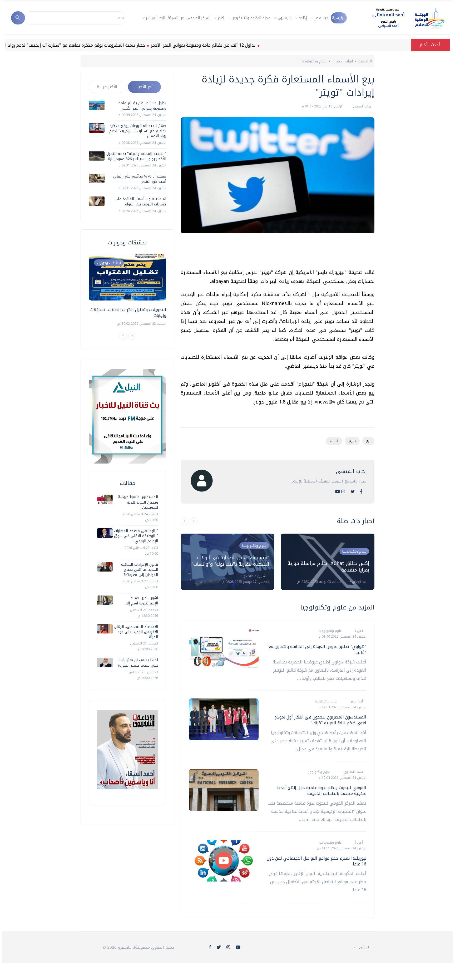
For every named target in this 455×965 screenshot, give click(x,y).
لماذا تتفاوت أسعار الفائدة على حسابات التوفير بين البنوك (140, 201)
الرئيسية (338, 18)
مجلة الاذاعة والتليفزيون (250, 18)
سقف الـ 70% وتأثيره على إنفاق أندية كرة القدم (139, 179)
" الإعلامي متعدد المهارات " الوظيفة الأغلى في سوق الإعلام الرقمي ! (136, 536)
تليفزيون (284, 18)
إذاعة (303, 18)
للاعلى (364, 947)
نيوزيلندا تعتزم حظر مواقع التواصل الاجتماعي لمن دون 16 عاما (316, 861)
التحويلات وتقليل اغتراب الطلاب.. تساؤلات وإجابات (128, 312)
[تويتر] (352, 492)
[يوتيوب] (337, 492)
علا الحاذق (358, 582)
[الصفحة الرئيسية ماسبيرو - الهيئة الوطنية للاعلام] (402, 17)
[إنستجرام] (343, 492)
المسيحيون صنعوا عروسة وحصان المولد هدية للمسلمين (138, 502)
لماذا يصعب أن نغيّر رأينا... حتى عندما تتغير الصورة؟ (137, 663)
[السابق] (185, 521)
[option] (227, 562)
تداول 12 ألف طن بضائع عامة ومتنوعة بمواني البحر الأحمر (225, 45)
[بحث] (18, 17)
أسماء (334, 441)
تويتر (352, 441)
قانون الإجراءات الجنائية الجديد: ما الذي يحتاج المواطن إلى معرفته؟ (139, 569)
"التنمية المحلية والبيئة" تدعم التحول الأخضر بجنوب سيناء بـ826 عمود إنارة (136, 156)
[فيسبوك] (361, 492)
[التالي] (194, 521)
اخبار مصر (321, 18)
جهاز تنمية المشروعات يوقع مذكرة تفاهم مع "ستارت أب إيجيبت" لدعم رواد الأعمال (91, 45)
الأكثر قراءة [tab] (107, 87)
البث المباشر (155, 18)
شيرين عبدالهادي (253, 576)
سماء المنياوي (352, 772)
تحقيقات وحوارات (109, 262)
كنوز (221, 18)
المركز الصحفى (198, 18)
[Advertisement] (278, 253)
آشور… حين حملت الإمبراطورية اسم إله (142, 600)
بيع (368, 441)
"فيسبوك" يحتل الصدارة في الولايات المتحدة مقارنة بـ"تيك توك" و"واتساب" (230, 561)
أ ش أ (358, 631)
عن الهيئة (176, 18)
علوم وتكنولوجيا (314, 61)
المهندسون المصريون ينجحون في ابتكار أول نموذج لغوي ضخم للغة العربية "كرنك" (320, 720)
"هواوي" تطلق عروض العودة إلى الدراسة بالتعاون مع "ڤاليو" (317, 649)
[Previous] (123, 336)
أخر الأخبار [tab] (144, 87)
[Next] (132, 336)
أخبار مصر (356, 701)
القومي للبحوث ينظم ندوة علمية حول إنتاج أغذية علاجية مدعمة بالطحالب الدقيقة (321, 790)
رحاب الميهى (361, 106)
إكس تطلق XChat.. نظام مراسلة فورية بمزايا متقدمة (328, 566)
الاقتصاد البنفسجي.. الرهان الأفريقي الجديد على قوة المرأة (136, 632)
